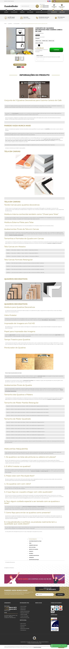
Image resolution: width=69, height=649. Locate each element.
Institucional (23, 620)
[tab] (35, 539)
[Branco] (36, 45)
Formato (31, 551)
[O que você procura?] (37, 6)
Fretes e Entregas (23, 614)
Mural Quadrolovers (60, 1)
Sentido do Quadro (33, 549)
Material (31, 553)
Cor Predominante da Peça (35, 541)
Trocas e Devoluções (24, 616)
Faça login (12, 1)
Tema (30, 543)
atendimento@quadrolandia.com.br (11, 613)
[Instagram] (48, 1)
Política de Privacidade (24, 628)
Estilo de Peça (32, 547)
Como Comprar (23, 606)
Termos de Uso (23, 625)
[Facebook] (50, 1)
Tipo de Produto (33, 539)
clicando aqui (31, 528)
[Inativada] (58, 626)
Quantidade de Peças (34, 559)
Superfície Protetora (34, 555)
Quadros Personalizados (25, 611)
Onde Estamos (23, 630)
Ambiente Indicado (33, 545)
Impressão (31, 557)
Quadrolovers (23, 609)
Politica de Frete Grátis (24, 617)
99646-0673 (45, 5)
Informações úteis (24, 602)
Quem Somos (23, 623)
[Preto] (39, 45)
